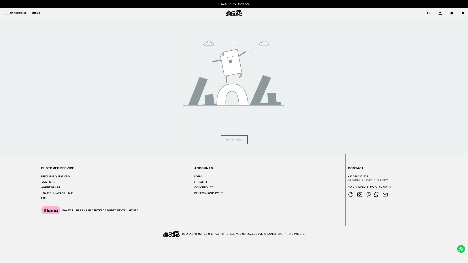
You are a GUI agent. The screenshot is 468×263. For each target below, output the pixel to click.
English (36, 13)
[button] (428, 13)
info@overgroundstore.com (368, 180)
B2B (43, 198)
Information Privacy (208, 193)
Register (200, 182)
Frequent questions (55, 177)
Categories (18, 13)
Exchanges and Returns (58, 193)
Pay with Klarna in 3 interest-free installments (100, 210)
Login (198, 177)
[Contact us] (461, 249)
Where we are (50, 187)
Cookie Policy (203, 187)
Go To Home (234, 140)
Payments (48, 182)
